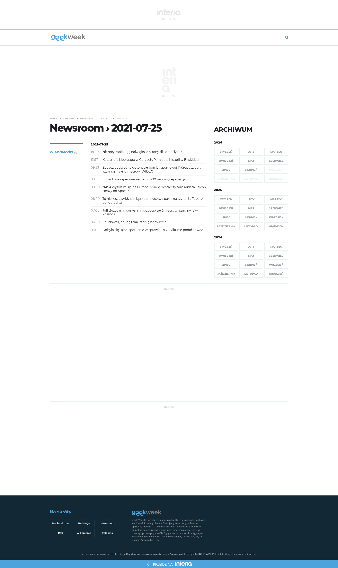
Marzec (276, 151)
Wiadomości (63, 152)
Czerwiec (276, 160)
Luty (251, 151)
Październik (226, 226)
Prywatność (176, 554)
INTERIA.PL (204, 554)
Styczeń (226, 151)
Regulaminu (133, 554)
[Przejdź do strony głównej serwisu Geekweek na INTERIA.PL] (68, 38)
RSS (60, 533)
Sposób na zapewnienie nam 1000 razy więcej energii (144, 179)
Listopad (251, 226)
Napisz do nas (60, 523)
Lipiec (226, 169)
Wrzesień (276, 217)
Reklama (107, 533)
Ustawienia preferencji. (155, 554)
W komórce (84, 533)
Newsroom (107, 523)
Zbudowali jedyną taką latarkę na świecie (134, 222)
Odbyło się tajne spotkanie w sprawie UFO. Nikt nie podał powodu (154, 230)
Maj (251, 160)
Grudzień (276, 226)
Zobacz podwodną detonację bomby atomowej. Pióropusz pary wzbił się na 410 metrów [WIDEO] (151, 169)
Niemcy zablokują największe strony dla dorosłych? (142, 152)
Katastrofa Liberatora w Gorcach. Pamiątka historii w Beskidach (151, 160)
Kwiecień (226, 160)
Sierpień (251, 169)
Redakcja (84, 523)
